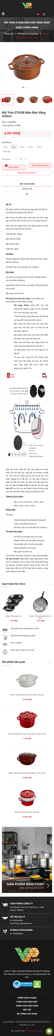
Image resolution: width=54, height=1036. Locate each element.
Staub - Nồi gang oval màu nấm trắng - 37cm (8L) (27, 695)
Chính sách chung (27, 998)
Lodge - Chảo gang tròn (13, 616)
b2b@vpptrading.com (23, 923)
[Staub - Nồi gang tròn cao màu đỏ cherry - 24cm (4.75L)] (27, 719)
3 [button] (23, 87)
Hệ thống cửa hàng (27, 1014)
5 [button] (28, 87)
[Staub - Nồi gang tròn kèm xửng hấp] (27, 798)
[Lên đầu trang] (4, 1024)
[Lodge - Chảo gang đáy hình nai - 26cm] (40, 602)
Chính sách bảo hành (27, 1006)
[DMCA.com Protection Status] (37, 984)
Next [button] (50, 100)
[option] (27, 67)
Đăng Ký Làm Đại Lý (27, 173)
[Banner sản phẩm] (27, 860)
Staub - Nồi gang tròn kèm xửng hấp (27, 812)
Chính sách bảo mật (27, 1002)
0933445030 (18, 920)
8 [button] (36, 87)
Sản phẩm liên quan (13, 661)
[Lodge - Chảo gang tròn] (13, 602)
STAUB (17, 125)
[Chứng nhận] (23, 984)
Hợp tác (27, 1010)
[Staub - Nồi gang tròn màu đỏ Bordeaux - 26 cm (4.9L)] (27, 759)
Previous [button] (4, 100)
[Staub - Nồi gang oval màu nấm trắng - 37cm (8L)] (27, 680)
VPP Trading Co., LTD (34, 1031)
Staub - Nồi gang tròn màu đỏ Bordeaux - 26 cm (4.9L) (27, 773)
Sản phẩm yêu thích (13, 584)
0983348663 (18, 934)
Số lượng (6, 159)
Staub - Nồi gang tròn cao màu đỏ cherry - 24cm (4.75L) (27, 734)
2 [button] (20, 87)
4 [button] (26, 87)
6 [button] (31, 87)
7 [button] (34, 87)
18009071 (20, 910)
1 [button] (18, 87)
